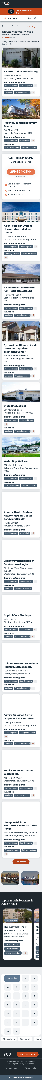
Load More (21, 861)
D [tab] (16, 987)
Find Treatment (27, 1054)
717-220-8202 (11, 11)
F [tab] (34, 987)
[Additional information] (11, 44)
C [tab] (8, 987)
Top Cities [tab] (12, 978)
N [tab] (34, 1004)
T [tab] (16, 1022)
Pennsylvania (17, 26)
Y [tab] (16, 1031)
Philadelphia (9, 1039)
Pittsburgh (25, 1039)
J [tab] (34, 996)
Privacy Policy (30, 1068)
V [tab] (34, 1022)
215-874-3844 (21, 172)
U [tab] (25, 1022)
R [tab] (34, 1013)
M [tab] (25, 1004)
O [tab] (8, 1013)
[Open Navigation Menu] (38, 4)
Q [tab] (25, 1013)
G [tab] (8, 996)
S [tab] (7, 1022)
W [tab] (8, 1031)
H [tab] (16, 996)
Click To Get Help (25, 10)
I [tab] (25, 996)
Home (6, 26)
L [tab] (16, 1004)
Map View (12, 18)
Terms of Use (11, 1068)
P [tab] (16, 1013)
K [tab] (8, 1004)
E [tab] (25, 987)
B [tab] (34, 978)
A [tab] (25, 978)
